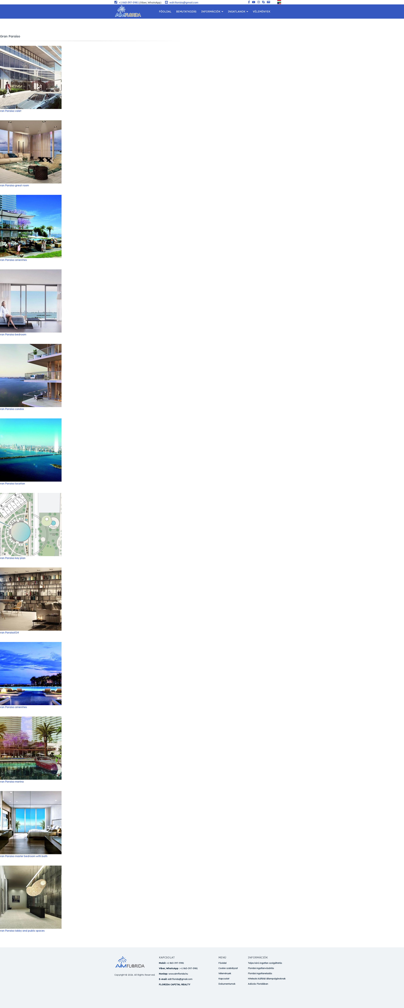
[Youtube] (253, 2)
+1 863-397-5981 (129, 2)
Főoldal (165, 11)
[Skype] (263, 2)
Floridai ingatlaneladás (260, 973)
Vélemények (261, 11)
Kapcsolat (166, 25)
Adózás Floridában (258, 983)
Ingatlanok (236, 11)
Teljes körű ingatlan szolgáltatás (265, 963)
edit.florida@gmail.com (183, 2)
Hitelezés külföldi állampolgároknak (267, 978)
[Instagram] (258, 2)
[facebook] (249, 2)
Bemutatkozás (186, 11)
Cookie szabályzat (228, 968)
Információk (210, 11)
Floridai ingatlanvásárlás (261, 968)
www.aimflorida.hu (178, 973)
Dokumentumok (226, 983)
